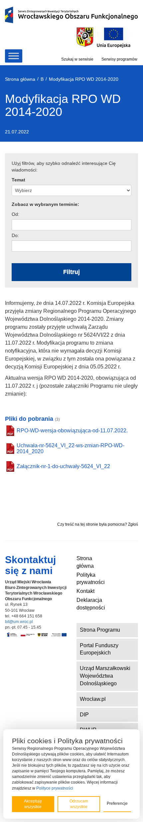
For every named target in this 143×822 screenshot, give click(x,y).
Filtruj (71, 271)
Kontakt (85, 591)
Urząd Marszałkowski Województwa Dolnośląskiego (105, 675)
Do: (15, 235)
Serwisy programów (119, 59)
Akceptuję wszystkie (33, 804)
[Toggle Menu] (13, 56)
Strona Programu (100, 630)
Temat (18, 179)
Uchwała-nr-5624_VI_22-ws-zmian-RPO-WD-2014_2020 (70, 448)
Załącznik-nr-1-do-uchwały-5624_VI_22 (63, 466)
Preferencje (117, 803)
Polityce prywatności (54, 788)
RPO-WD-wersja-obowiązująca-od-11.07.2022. (72, 430)
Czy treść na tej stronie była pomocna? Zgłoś (97, 524)
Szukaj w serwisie (77, 59)
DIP (84, 714)
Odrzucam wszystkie (79, 804)
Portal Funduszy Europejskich (99, 649)
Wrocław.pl (93, 699)
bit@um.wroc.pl (19, 621)
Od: (15, 214)
